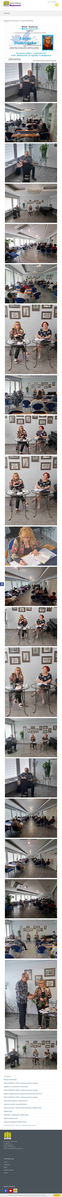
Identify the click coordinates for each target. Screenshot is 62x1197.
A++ (49, 1)
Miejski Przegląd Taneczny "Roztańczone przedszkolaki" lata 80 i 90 (23, 1094)
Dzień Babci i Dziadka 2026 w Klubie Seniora (16, 1115)
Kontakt (6, 1173)
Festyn (5, 1167)
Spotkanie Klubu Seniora (11, 1118)
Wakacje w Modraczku (10, 1079)
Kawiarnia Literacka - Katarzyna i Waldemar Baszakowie (20, 1125)
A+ (51, 1)
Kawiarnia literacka (9, 1170)
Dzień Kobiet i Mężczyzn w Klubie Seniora (15, 1101)
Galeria (6, 1162)
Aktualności (7, 1165)
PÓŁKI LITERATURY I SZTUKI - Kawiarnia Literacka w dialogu (21, 1083)
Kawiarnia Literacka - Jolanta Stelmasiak (15, 1104)
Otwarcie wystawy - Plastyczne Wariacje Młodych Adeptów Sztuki (22, 1108)
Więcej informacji (42, 1195)
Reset (54, 1)
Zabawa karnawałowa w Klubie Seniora (15, 1122)
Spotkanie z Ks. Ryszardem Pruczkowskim (16, 1086)
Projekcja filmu (8, 1111)
